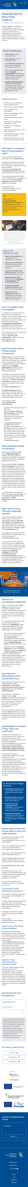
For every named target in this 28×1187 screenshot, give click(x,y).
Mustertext (13, 386)
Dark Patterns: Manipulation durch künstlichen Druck (14, 130)
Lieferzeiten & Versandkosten (14, 280)
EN (1, 2)
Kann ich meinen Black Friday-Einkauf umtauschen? (13, 114)
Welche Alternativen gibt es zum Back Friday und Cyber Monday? (14, 139)
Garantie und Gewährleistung (14, 82)
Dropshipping (14, 624)
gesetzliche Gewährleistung (12, 323)
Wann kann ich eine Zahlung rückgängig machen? (12, 122)
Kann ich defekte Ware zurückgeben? (11, 110)
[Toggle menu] (25, 3)
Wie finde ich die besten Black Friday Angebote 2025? (13, 103)
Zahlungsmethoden (13, 454)
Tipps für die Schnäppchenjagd (13, 107)
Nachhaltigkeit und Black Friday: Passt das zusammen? (14, 134)
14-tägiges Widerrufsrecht (10, 72)
